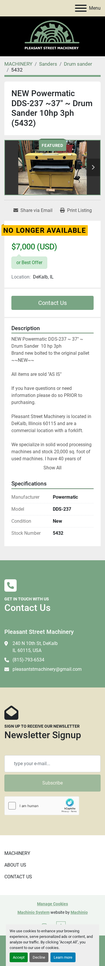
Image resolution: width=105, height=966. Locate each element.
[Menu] (81, 8)
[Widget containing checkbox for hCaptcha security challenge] (41, 805)
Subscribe (52, 783)
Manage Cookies (52, 904)
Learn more (63, 957)
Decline (39, 957)
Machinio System (34, 912)
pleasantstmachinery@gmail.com (47, 669)
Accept (18, 957)
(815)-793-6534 (28, 660)
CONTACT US (18, 877)
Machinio (79, 912)
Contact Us (52, 302)
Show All (52, 468)
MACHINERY (17, 853)
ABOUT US (15, 865)
